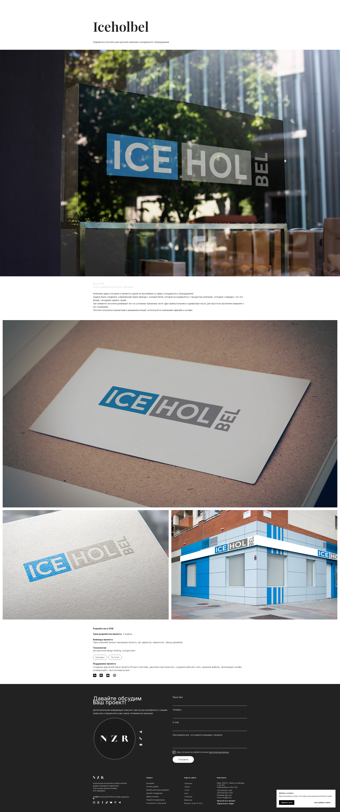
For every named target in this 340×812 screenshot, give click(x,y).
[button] (230, 803)
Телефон (177, 709)
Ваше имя (178, 697)
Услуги (149, 778)
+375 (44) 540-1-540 (225, 793)
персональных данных (219, 752)
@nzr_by (228, 795)
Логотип (115, 657)
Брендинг (100, 657)
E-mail (176, 722)
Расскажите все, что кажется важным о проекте (197, 735)
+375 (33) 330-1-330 (224, 790)
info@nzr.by (226, 798)
